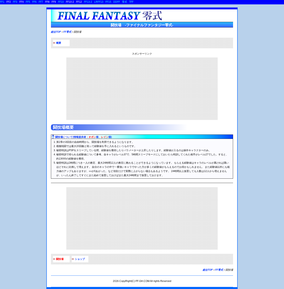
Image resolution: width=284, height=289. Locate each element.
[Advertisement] (142, 89)
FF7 (41, 1)
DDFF (116, 1)
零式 (124, 1)
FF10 (61, 1)
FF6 (34, 1)
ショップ (80, 259)
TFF (131, 1)
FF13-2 (88, 1)
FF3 (15, 1)
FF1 (2, 1)
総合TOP (56, 31)
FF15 (108, 1)
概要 (58, 42)
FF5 (28, 1)
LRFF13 (98, 1)
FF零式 (67, 31)
